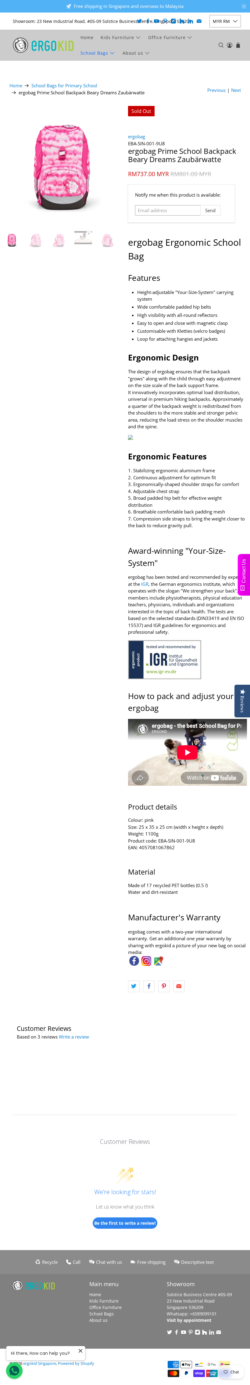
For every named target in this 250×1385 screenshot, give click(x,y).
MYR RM (221, 21)
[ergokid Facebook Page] (134, 964)
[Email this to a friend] (179, 986)
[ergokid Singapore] (43, 45)
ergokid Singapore (39, 1363)
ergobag (136, 136)
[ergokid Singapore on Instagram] (173, 21)
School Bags (94, 53)
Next (236, 90)
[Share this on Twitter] (134, 986)
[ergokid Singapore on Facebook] (148, 21)
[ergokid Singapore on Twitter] (139, 21)
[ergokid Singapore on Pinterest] (165, 21)
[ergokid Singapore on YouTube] (156, 21)
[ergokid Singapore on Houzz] (182, 21)
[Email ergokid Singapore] (199, 21)
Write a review (74, 1037)
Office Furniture (167, 37)
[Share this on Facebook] (149, 986)
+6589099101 (203, 1314)
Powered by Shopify (76, 1363)
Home (87, 37)
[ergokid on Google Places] (158, 964)
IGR (144, 584)
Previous (216, 90)
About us (133, 53)
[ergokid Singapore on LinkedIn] (190, 21)
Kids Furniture (117, 37)
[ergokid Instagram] (146, 964)
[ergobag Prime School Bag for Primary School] (62, 165)
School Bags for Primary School (64, 85)
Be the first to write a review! (125, 1223)
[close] (244, 6)
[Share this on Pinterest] (164, 986)
